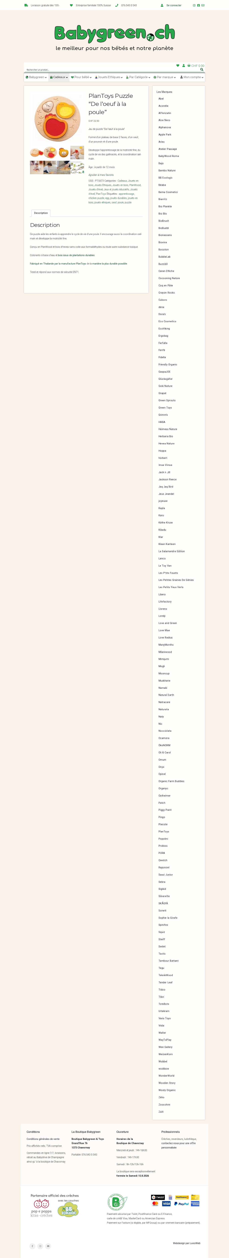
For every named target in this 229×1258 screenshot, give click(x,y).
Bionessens (165, 235)
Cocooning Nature (169, 278)
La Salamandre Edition (172, 551)
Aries (162, 141)
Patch (162, 803)
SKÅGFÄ (163, 903)
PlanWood (135, 185)
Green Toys (165, 407)
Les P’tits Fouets (168, 573)
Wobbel (163, 1061)
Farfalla (163, 343)
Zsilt (161, 1111)
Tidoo (162, 989)
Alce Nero (164, 120)
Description (41, 213)
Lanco (162, 558)
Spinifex (163, 925)
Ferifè (162, 350)
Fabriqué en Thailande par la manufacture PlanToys (58, 263)
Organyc (163, 788)
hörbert (163, 458)
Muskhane (164, 680)
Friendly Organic (168, 364)
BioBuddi (164, 228)
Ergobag (163, 335)
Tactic (162, 953)
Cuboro (163, 300)
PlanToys (101, 193)
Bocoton (164, 249)
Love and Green (168, 623)
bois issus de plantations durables (76, 255)
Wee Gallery (166, 1047)
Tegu (161, 968)
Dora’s (162, 314)
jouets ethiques (102, 202)
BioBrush (164, 221)
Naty (161, 716)
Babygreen (114, 38)
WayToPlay (165, 1039)
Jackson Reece (168, 479)
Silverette (164, 896)
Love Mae (164, 630)
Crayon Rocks (167, 292)
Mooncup (164, 673)
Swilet (162, 946)
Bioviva (163, 242)
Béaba (162, 185)
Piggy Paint (165, 810)
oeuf (114, 202)
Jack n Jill (164, 472)
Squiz (162, 932)
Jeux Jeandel (166, 494)
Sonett (163, 910)
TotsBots (164, 1004)
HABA (162, 422)
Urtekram (164, 1011)
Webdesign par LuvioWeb (186, 1243)
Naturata (164, 709)
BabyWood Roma (169, 156)
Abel (161, 98)
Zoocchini (164, 1104)
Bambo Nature (167, 170)
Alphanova (165, 127)
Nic (160, 723)
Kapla (162, 508)
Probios (163, 845)
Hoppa (162, 450)
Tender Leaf (166, 982)
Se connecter (174, 5)
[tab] (41, 213)
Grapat (163, 393)
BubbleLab (165, 256)
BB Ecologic (166, 177)
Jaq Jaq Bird (166, 486)
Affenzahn (165, 113)
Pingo (162, 817)
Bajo (161, 163)
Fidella (162, 357)
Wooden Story (167, 1083)
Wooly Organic (167, 1090)
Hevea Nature (167, 443)
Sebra (162, 882)
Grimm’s (163, 415)
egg (107, 198)
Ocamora (164, 738)
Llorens (163, 609)
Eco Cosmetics (167, 321)
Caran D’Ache (166, 271)
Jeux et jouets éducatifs (116, 189)
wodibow (164, 1068)
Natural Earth (166, 695)
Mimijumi (164, 659)
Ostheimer (165, 795)
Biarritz (163, 199)
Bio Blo (163, 213)
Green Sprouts (167, 400)
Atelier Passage (168, 149)
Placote (163, 824)
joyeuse (163, 501)
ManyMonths (166, 644)
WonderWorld (167, 1075)
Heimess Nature (168, 429)
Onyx (161, 767)
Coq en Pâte (166, 285)
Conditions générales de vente (43, 1139)
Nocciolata (165, 731)
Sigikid (162, 889)
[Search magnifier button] (201, 69)
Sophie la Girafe (168, 917)
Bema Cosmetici (168, 192)
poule (121, 202)
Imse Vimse (165, 465)
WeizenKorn (166, 1054)
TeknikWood (166, 975)
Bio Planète (165, 206)
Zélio (161, 1097)
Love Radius (166, 637)
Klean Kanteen (167, 544)
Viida (161, 1025)
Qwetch (163, 860)
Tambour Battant (169, 960)
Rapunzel (164, 867)
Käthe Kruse (166, 522)
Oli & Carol (165, 752)
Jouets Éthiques (102, 185)
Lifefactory (165, 601)
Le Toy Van (165, 565)
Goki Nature (166, 386)
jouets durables (118, 198)
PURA (162, 853)
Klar (161, 537)
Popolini (163, 838)
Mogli (162, 666)
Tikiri (161, 997)
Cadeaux (122, 180)
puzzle (128, 202)
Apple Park (165, 134)
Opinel (162, 774)
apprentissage (126, 193)
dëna (161, 307)
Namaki (163, 688)
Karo (161, 515)
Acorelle (163, 106)
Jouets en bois (120, 185)
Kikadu (162, 529)
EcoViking (164, 328)
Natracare (164, 702)
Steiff (162, 939)
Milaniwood (165, 652)
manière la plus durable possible (109, 263)
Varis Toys (165, 1018)
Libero (162, 594)
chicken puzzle (96, 198)
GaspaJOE (165, 371)
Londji (162, 616)
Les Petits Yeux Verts (171, 587)
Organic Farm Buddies (171, 781)
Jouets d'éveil (96, 189)
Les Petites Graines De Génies (176, 580)
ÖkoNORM (164, 745)
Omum (162, 759)
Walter (162, 1032)
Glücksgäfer (166, 379)
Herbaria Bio (166, 436)
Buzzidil (163, 264)
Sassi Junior (166, 874)
